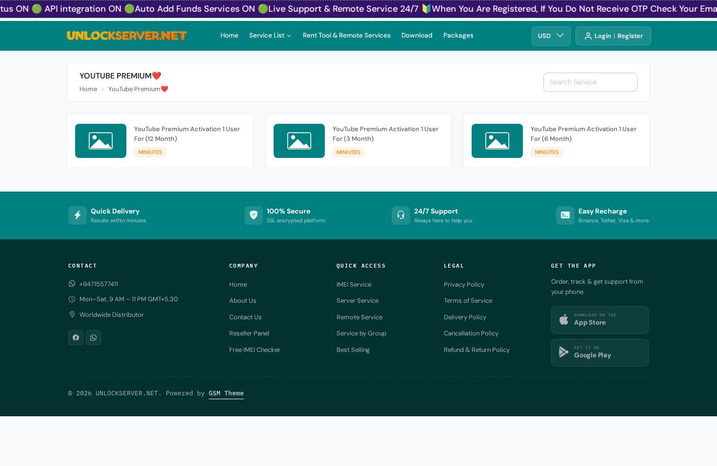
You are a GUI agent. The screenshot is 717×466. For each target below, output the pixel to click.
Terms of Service (468, 300)
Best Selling (353, 350)
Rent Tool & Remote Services (347, 35)
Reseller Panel (249, 333)
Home (229, 35)
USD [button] (544, 36)
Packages (458, 35)
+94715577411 (99, 284)
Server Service (357, 300)
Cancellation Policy (471, 333)
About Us (243, 300)
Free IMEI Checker (254, 350)
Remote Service (359, 317)
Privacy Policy (464, 284)
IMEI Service (354, 284)
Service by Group (361, 333)
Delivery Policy (465, 317)
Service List (266, 35)
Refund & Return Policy (477, 350)
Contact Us (245, 317)
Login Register (619, 36)
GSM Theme (226, 393)
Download (417, 35)
